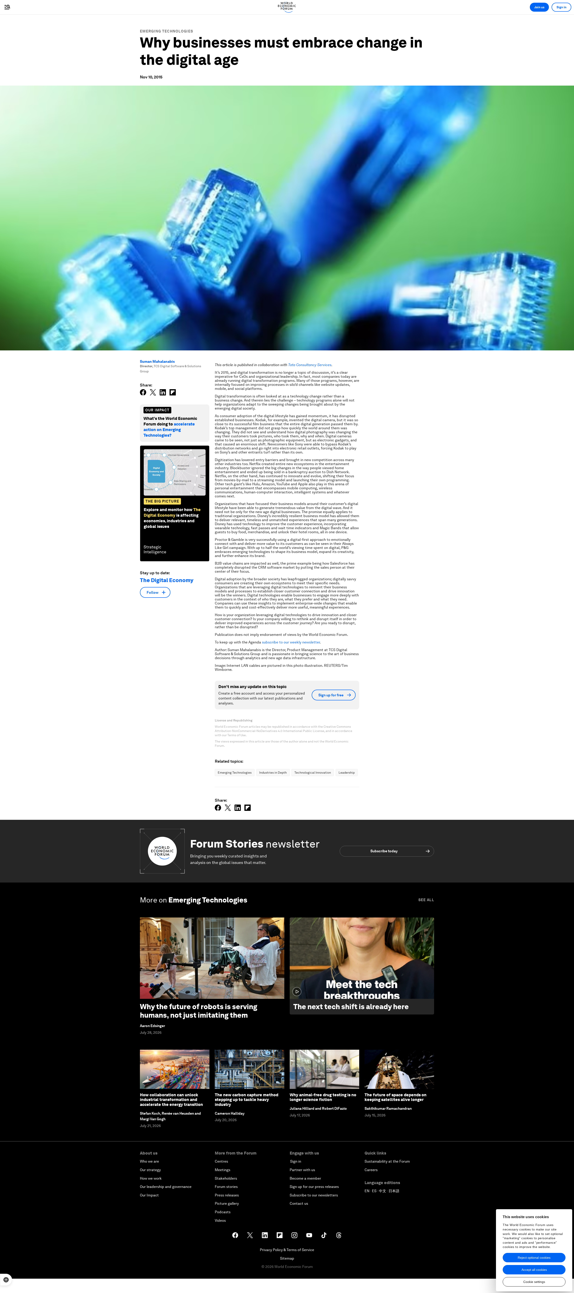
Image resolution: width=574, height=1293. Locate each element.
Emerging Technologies (166, 31)
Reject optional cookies (534, 1257)
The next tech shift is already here (351, 1006)
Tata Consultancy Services (309, 365)
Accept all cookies (534, 1269)
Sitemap (287, 1258)
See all (426, 900)
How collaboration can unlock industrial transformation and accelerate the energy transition (171, 1099)
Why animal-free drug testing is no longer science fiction (323, 1097)
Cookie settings (534, 1282)
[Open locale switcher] (6, 1280)
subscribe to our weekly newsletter (291, 642)
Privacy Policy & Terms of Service (287, 1250)
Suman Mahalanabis (157, 361)
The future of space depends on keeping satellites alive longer (395, 1097)
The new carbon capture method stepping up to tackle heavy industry (246, 1099)
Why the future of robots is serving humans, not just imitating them (198, 1010)
